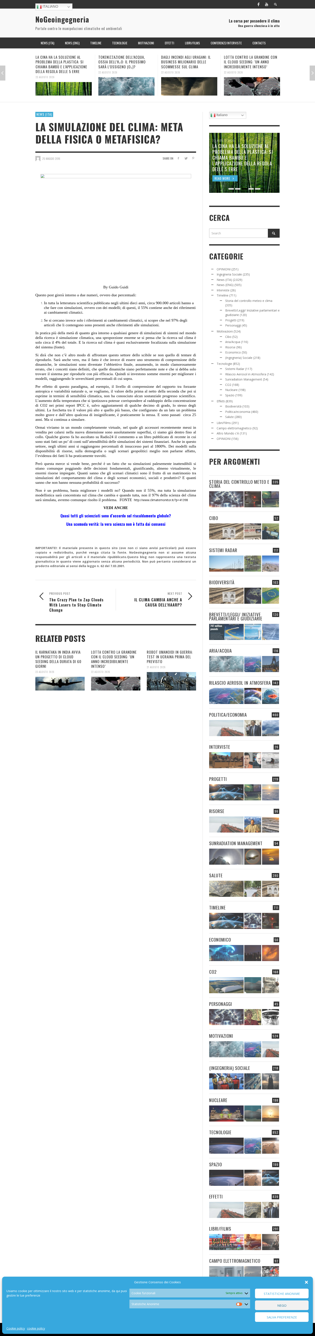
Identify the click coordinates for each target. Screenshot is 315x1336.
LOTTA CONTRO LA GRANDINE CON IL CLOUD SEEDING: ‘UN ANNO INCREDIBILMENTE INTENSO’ (187, 61)
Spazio (229, 395)
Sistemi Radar (234, 369)
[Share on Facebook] (178, 158)
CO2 (228, 385)
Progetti (230, 320)
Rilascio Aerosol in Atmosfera (245, 374)
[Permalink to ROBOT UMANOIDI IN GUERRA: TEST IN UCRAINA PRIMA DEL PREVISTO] (252, 84)
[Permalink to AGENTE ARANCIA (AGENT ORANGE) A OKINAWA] (226, 889)
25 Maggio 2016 (51, 158)
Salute (229, 417)
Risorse (230, 347)
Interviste (223, 290)
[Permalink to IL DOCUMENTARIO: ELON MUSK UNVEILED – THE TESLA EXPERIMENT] (270, 1242)
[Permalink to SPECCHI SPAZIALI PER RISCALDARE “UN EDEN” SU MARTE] (270, 1146)
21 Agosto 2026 (233, 67)
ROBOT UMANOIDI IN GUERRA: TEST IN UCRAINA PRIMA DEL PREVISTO (251, 59)
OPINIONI (224, 269)
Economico (233, 352)
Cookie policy (15, 1328)
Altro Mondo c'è (228, 433)
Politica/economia (237, 412)
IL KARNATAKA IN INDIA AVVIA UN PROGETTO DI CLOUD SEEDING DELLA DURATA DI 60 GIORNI (58, 659)
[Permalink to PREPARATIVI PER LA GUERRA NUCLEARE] (226, 1113)
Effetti (221, 401)
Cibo (228, 337)
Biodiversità (233, 406)
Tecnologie (224, 364)
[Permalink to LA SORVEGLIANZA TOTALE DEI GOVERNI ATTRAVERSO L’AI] (252, 1081)
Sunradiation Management (243, 379)
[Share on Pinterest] (193, 158)
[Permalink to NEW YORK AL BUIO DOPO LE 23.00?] (252, 953)
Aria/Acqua (232, 342)
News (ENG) (225, 285)
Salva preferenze (282, 1317)
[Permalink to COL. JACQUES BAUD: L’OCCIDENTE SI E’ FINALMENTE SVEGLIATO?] (252, 760)
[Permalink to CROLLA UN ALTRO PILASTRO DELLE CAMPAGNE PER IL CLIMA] (270, 985)
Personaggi (233, 325)
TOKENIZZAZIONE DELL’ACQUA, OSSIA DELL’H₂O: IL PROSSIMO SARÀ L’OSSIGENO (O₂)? (59, 61)
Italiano (50, 6)
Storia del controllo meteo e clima (248, 301)
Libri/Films (224, 423)
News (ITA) (44, 114)
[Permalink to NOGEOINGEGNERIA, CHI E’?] (226, 760)
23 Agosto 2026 (44, 672)
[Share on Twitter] (186, 158)
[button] (306, 1282)
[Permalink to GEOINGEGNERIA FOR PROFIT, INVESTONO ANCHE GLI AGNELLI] (270, 953)
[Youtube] (266, 4)
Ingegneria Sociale (229, 274)
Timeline (222, 295)
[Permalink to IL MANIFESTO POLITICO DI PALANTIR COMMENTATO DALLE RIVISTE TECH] (270, 1081)
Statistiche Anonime (282, 1293)
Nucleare (231, 390)
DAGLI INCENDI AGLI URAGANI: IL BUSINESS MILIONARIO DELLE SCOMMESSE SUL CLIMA (123, 61)
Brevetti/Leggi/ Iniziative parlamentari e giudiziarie (235, 616)
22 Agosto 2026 (45, 72)
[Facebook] (258, 4)
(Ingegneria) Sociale (238, 358)
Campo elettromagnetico (234, 428)
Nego (281, 1305)
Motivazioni (225, 331)
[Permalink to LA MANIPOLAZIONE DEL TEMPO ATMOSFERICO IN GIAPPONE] (252, 499)
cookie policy (36, 1328)
